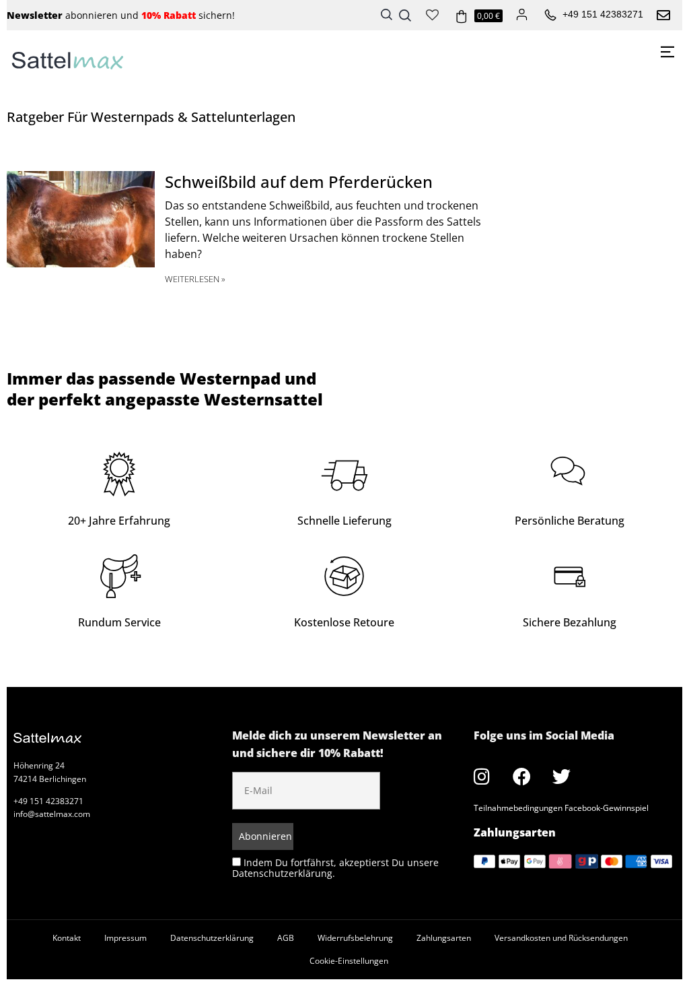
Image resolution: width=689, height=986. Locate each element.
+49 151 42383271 (603, 14)
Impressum (125, 938)
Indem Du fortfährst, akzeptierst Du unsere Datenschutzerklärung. (335, 868)
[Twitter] (561, 776)
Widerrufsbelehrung (355, 938)
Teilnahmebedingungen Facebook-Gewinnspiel (561, 808)
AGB (285, 938)
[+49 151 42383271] (550, 15)
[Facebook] (521, 776)
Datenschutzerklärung (212, 938)
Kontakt (66, 938)
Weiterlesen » (195, 279)
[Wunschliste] (432, 13)
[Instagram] (482, 776)
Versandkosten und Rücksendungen (561, 938)
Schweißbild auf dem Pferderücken (299, 181)
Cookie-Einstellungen (349, 960)
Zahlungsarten (443, 938)
